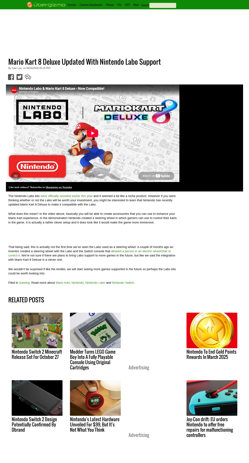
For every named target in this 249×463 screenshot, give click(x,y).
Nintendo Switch (123, 282)
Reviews (72, 5)
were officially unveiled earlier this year (66, 196)
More (136, 5)
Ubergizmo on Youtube (59, 187)
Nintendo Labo (95, 282)
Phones (110, 5)
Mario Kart (63, 282)
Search (145, 5)
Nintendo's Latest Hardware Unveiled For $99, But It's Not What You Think (94, 424)
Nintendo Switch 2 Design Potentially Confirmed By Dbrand (34, 424)
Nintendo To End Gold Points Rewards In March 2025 (211, 354)
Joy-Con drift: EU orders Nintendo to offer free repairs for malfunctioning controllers (209, 427)
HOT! (127, 5)
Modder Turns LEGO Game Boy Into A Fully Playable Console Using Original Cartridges (93, 359)
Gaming (24, 282)
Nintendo (77, 282)
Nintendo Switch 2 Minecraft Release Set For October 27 (37, 354)
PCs (119, 5)
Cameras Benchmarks (91, 5)
